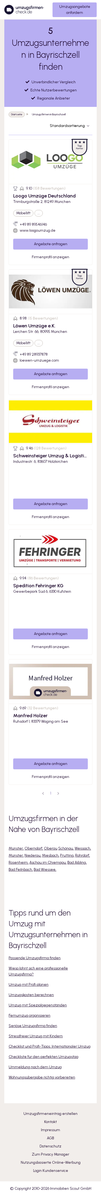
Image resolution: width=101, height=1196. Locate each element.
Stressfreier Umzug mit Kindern (36, 1036)
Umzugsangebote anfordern (74, 9)
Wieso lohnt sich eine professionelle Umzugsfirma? (38, 971)
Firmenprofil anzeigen (50, 257)
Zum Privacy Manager (50, 1154)
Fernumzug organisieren (29, 1015)
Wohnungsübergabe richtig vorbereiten (42, 1077)
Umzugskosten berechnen (31, 995)
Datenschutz (50, 1146)
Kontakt (50, 1122)
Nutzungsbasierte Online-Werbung (51, 1162)
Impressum (50, 1130)
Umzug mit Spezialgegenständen (38, 1005)
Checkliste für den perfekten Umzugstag (43, 1056)
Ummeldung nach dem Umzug (35, 1067)
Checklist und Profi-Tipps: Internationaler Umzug (49, 1046)
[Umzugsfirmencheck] (24, 10)
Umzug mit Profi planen (28, 984)
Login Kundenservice (50, 1170)
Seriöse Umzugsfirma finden (33, 1025)
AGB (50, 1138)
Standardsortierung (67, 125)
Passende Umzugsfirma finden (35, 958)
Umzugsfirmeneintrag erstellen (50, 1113)
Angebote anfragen (50, 244)
